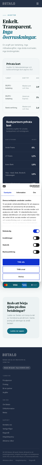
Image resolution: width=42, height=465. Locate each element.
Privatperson (7, 380)
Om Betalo (6, 404)
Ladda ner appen (17, 331)
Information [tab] (21, 192)
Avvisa (21, 277)
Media (5, 412)
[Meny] (37, 3)
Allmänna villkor (8, 441)
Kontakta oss (7, 425)
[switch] (36, 238)
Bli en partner (7, 388)
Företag (5, 384)
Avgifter (5, 392)
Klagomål (6, 433)
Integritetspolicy (8, 437)
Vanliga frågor (8, 429)
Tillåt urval (21, 269)
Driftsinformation (8, 408)
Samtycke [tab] (7, 192)
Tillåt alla (21, 262)
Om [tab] (34, 192)
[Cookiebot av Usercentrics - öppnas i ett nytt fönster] (29, 186)
